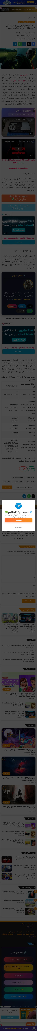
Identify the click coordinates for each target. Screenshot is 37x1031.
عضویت (19, 520)
